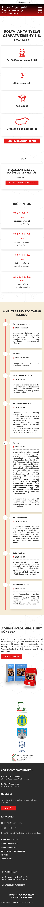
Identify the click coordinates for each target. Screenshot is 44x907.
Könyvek (4, 855)
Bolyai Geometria (9, 847)
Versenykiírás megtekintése (22, 141)
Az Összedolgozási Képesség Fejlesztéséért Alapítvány (15, 878)
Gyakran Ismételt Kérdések (13, 851)
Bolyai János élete (9, 839)
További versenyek (21, 2)
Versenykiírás (7, 859)
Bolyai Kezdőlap (9, 872)
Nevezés (8, 808)
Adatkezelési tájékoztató (14, 885)
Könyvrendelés (12, 656)
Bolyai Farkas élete (10, 843)
